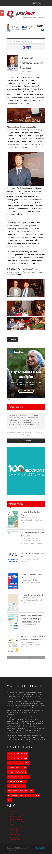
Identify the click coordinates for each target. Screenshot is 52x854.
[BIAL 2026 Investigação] (28, 28)
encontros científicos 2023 (17, 754)
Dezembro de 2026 (17, 822)
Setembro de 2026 (16, 814)
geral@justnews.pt (23, 435)
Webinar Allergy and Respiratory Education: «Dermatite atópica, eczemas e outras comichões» (31, 618)
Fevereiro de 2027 (16, 827)
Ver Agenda (26, 657)
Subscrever (26, 441)
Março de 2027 (15, 829)
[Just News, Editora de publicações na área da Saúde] (26, 15)
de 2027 (13, 824)
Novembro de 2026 (17, 819)
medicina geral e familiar (17, 781)
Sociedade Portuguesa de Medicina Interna (23, 795)
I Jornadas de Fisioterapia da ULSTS (32, 595)
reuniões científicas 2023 (17, 772)
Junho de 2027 (15, 837)
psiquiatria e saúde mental (17, 791)
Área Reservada (37, 3)
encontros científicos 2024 (17, 758)
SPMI (31, 791)
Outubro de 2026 (16, 817)
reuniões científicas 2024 (17, 767)
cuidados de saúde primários (18, 777)
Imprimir (14, 339)
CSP (9, 800)
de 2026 (13, 812)
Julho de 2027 (15, 839)
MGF (27, 763)
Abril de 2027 (14, 832)
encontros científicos (15, 763)
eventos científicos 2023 (16, 786)
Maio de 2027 (15, 834)
